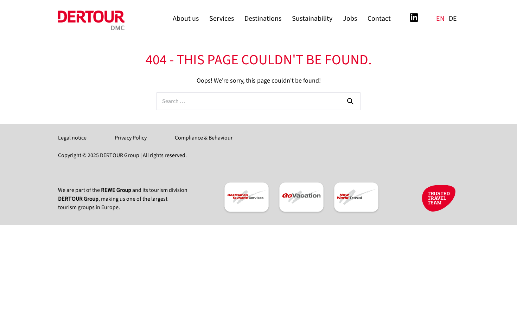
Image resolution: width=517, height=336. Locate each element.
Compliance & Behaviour (204, 138)
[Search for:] (258, 101)
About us (186, 19)
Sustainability (312, 19)
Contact (379, 19)
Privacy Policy (131, 138)
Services (221, 19)
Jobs (350, 19)
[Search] (350, 101)
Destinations (262, 19)
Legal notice (72, 138)
